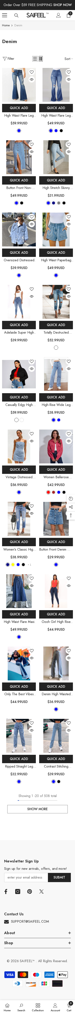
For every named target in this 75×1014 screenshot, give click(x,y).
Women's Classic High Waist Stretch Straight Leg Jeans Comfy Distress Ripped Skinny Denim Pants (19, 549)
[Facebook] (5, 891)
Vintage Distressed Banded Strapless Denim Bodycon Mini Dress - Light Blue (19, 477)
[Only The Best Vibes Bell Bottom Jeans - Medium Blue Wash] (19, 663)
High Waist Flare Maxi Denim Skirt (19, 622)
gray (59, 203)
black (61, 131)
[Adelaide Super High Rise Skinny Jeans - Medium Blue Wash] (19, 302)
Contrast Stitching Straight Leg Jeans (56, 766)
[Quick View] (32, 79)
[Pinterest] (29, 891)
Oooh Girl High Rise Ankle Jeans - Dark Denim (56, 622)
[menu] (4, 15)
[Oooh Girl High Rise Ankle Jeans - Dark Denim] (56, 591)
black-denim (16, 420)
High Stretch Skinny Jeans (56, 188)
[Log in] (58, 15)
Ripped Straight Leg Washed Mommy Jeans (19, 766)
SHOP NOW (62, 5)
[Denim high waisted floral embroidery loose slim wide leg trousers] (56, 663)
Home (6, 25)
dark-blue (56, 131)
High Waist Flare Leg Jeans (19, 115)
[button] (35, 58)
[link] (21, 1007)
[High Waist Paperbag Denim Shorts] (56, 229)
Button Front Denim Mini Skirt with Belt (56, 549)
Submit (59, 877)
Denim (18, 25)
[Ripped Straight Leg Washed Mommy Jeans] (19, 736)
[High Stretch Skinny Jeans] (56, 157)
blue (19, 131)
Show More (37, 809)
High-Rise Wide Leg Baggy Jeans (56, 405)
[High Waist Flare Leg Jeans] (19, 85)
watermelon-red (48, 492)
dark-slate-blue (19, 637)
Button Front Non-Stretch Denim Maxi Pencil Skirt (19, 188)
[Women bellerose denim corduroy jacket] (56, 446)
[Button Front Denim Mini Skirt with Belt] (56, 519)
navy (53, 203)
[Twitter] (41, 891)
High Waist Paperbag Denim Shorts (56, 260)
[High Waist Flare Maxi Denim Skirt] (19, 591)
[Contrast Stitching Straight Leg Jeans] (56, 736)
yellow (13, 564)
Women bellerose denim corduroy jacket (56, 477)
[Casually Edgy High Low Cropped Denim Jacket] (19, 374)
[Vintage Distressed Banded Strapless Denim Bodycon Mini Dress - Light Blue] (19, 446)
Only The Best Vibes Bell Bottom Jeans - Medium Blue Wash (19, 694)
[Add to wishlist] (32, 72)
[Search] (16, 15)
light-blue (16, 203)
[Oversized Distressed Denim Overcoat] (19, 229)
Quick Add (19, 108)
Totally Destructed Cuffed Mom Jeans (56, 332)
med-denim (56, 348)
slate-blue (19, 781)
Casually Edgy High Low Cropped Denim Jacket (19, 405)
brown (53, 492)
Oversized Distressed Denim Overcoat (18, 260)
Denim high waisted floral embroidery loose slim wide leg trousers (56, 694)
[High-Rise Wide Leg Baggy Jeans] (56, 374)
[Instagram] (17, 891)
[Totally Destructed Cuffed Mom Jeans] (56, 302)
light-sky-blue (51, 131)
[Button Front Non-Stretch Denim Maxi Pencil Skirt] (19, 157)
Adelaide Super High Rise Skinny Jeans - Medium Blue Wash (19, 332)
